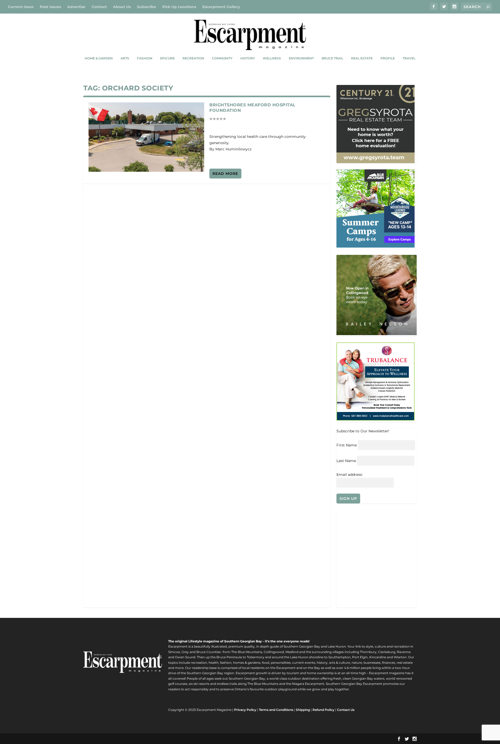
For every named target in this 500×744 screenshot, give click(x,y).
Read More (225, 173)
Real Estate (362, 58)
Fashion (144, 58)
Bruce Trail (332, 58)
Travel (409, 58)
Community (222, 58)
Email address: (349, 474)
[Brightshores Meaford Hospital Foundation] (146, 137)
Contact (99, 6)
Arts (125, 58)
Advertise (76, 6)
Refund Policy (323, 710)
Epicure (167, 58)
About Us (122, 6)
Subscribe (146, 6)
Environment (301, 58)
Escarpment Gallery (221, 6)
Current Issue (21, 6)
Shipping (303, 710)
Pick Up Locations (179, 6)
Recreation (193, 58)
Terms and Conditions (276, 710)
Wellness (272, 58)
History (247, 58)
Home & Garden (99, 58)
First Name (346, 445)
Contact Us (345, 710)
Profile (387, 58)
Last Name (346, 460)
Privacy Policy (245, 710)
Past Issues (50, 6)
